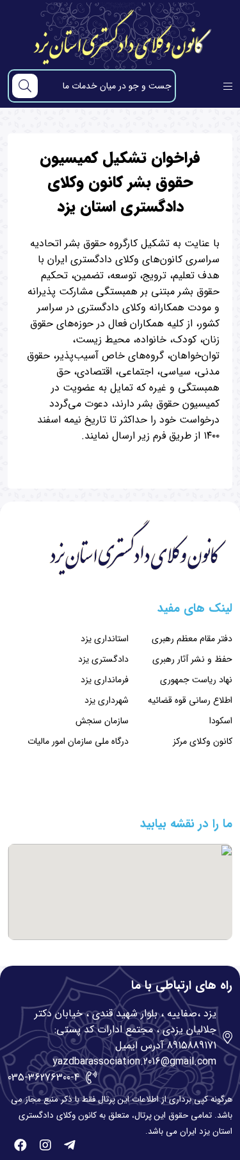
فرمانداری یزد (105, 680)
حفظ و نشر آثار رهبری (192, 659)
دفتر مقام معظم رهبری (192, 639)
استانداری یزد (105, 639)
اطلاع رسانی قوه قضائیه (190, 700)
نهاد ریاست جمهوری (196, 680)
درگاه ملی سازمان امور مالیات (78, 741)
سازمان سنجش (102, 721)
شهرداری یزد (106, 700)
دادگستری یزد (103, 659)
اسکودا (220, 721)
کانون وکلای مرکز (202, 741)
